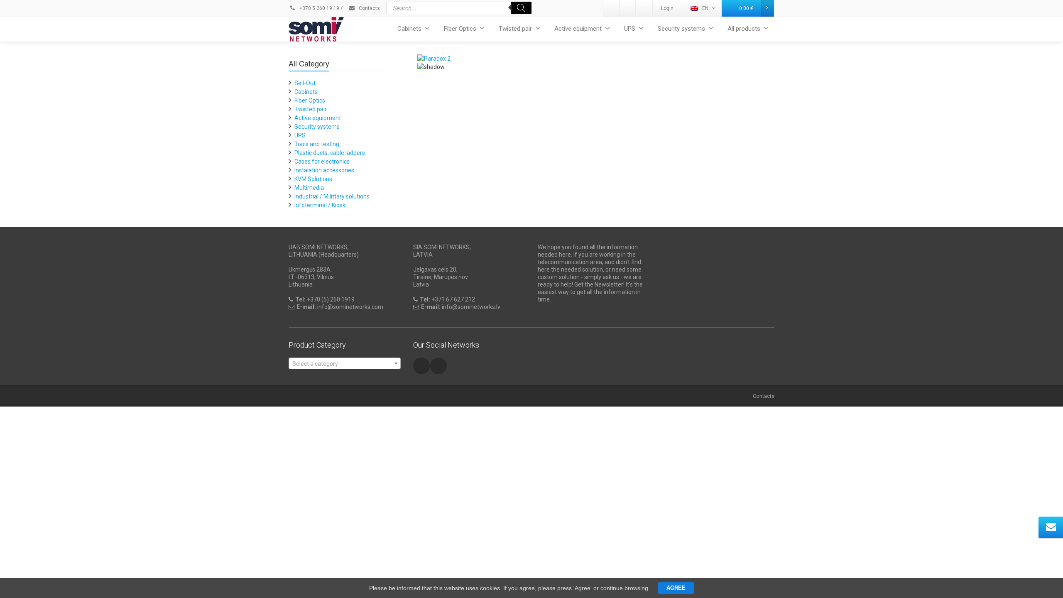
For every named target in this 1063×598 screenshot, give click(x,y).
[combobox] (345, 363)
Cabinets (409, 28)
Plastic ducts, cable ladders (329, 153)
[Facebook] (644, 8)
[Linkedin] (611, 8)
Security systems (681, 28)
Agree (676, 588)
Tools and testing (316, 144)
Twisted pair (515, 28)
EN (705, 8)
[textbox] (344, 364)
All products (743, 28)
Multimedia (309, 187)
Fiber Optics (460, 28)
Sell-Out (305, 83)
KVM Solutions (313, 179)
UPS (629, 28)
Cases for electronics (322, 161)
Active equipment (578, 28)
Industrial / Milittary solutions (332, 196)
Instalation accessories (324, 170)
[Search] (521, 8)
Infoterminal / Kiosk (319, 205)
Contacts (369, 8)
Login (667, 8)
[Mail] (628, 8)
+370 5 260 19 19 (318, 8)
